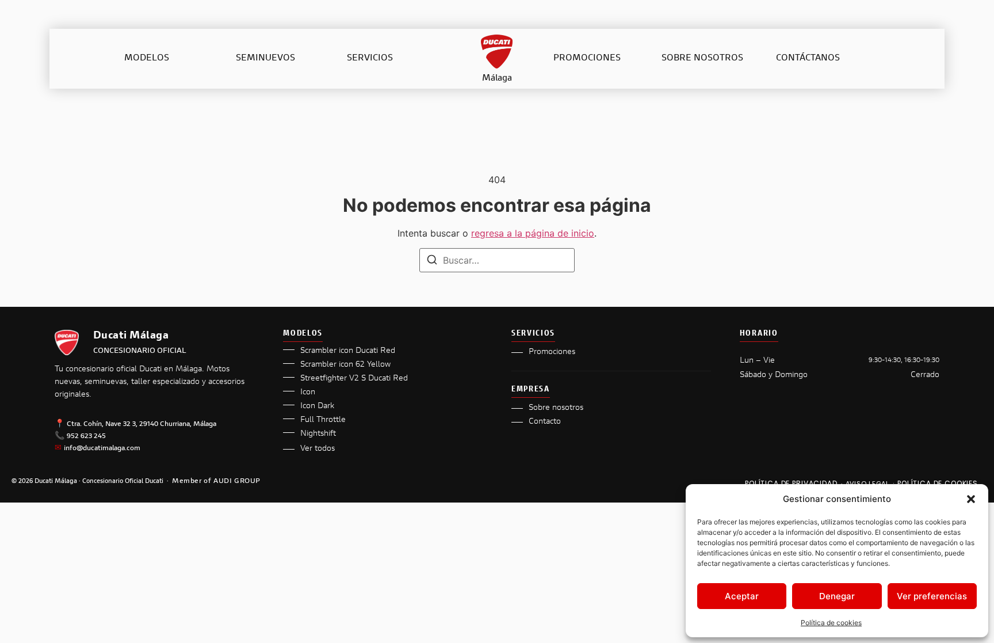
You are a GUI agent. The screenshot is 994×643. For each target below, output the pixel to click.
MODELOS (146, 58)
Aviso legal (867, 483)
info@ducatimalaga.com (102, 448)
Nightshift (318, 434)
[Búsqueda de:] (497, 260)
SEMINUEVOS (265, 58)
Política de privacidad (791, 483)
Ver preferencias (932, 596)
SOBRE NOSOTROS (702, 58)
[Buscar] (432, 261)
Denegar (837, 596)
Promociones (552, 352)
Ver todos (317, 449)
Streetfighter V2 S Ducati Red (354, 379)
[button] (971, 499)
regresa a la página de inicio (532, 233)
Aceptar (742, 596)
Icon (307, 393)
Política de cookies (831, 622)
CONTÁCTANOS (808, 58)
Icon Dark (317, 406)
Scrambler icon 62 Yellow (345, 365)
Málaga (497, 78)
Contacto (545, 422)
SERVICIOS (370, 58)
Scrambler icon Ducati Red (347, 351)
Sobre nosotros (556, 408)
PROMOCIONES (587, 58)
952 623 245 (86, 436)
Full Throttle (323, 420)
